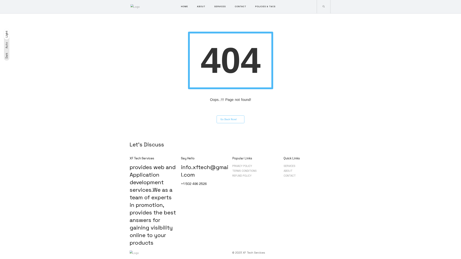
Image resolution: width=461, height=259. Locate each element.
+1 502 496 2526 (194, 184)
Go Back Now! (228, 119)
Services (220, 6)
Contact (240, 6)
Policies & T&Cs (265, 6)
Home (184, 6)
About (201, 6)
